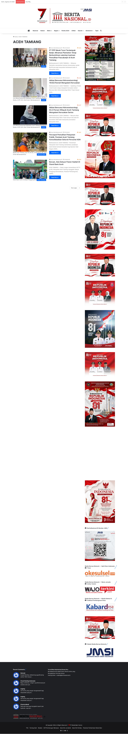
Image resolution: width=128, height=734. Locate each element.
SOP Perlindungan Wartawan (51, 728)
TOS (27, 728)
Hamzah (22, 673)
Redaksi (40, 728)
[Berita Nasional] (64, 15)
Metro (49, 30)
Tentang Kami (33, 728)
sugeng (22, 688)
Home (16, 36)
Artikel (73, 30)
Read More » (55, 73)
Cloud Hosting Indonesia (27, 681)
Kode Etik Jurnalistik (65, 728)
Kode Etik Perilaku (77, 728)
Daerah (80, 30)
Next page (74, 188)
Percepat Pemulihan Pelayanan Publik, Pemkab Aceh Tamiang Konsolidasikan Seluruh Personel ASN (65, 137)
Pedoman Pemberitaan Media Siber (92, 728)
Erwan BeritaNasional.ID (56, 48)
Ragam (56, 30)
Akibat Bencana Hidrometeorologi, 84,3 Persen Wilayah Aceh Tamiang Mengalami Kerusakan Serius (64, 109)
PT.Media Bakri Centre (76, 725)
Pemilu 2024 (65, 30)
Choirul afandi (24, 704)
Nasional (35, 30)
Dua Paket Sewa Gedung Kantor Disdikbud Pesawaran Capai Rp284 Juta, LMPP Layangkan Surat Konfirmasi (55, 1)
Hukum (42, 30)
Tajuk (96, 30)
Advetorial (89, 30)
